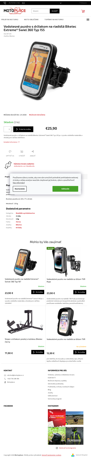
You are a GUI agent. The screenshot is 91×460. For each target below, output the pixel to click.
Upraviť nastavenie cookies (50, 455)
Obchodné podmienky (55, 384)
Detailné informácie (9, 142)
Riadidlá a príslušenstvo (24, 213)
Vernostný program (54, 399)
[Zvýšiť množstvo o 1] (11, 128)
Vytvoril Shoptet (80, 455)
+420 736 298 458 (12, 379)
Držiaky (18, 228)
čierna (17, 222)
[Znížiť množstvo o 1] (11, 130)
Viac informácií (18, 182)
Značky (49, 393)
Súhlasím (64, 189)
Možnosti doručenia (36, 115)
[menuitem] (10, 20)
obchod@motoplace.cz (14, 375)
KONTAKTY (51, 378)
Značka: (8, 36)
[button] (23, 297)
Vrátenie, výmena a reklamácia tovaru (60, 375)
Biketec (18, 225)
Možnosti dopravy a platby (56, 381)
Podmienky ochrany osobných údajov (60, 387)
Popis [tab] (6, 176)
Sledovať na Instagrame (66, 448)
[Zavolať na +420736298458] (12, 3)
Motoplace (10, 382)
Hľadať (54, 11)
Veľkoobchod (52, 396)
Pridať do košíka (24, 129)
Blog (48, 390)
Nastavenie (19, 189)
